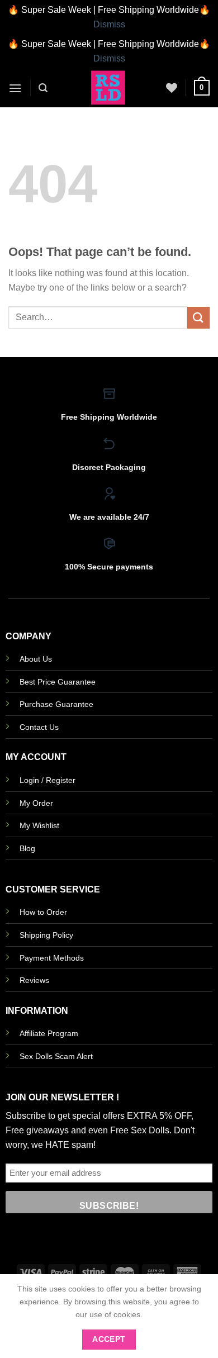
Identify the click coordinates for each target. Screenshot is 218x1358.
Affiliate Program (49, 1033)
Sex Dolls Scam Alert (56, 1056)
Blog (27, 848)
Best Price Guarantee (58, 681)
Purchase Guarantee (56, 704)
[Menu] (15, 88)
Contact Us (39, 727)
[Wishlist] (171, 87)
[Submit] (198, 318)
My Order (36, 803)
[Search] (43, 88)
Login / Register (47, 780)
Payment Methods (52, 957)
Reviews (34, 980)
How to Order (43, 912)
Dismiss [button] (109, 24)
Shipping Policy (46, 934)
